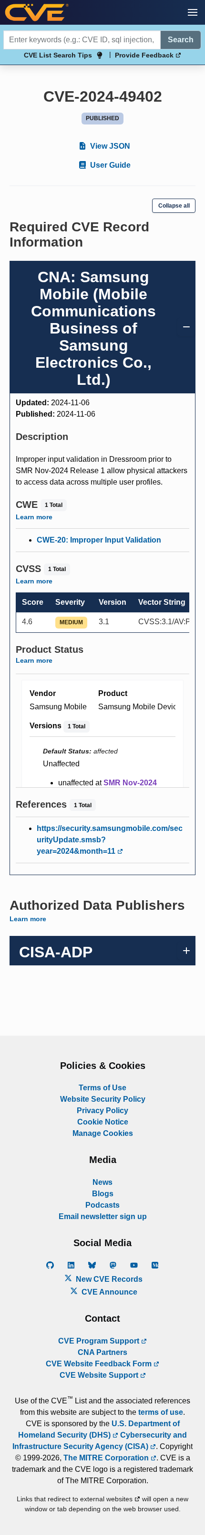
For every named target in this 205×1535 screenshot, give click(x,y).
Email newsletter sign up (103, 1216)
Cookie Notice (102, 1122)
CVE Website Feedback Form (100, 1364)
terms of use (160, 1412)
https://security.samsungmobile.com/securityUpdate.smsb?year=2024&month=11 (110, 839)
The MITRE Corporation (107, 1458)
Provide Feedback (145, 55)
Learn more (34, 517)
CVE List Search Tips (58, 55)
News (102, 1182)
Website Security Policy (102, 1099)
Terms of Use (102, 1088)
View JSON (109, 146)
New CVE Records (108, 1279)
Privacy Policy (102, 1110)
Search (181, 40)
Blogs (102, 1194)
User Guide (109, 165)
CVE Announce (108, 1292)
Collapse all (174, 205)
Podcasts (102, 1205)
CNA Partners (102, 1352)
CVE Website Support (100, 1375)
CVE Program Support (99, 1341)
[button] (192, 12)
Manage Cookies (102, 1133)
